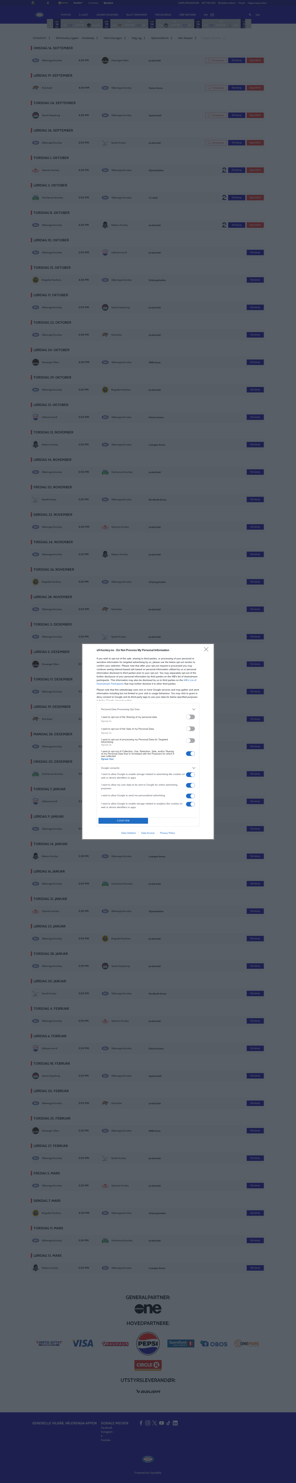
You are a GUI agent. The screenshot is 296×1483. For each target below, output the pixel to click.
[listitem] (148, 709)
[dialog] (148, 741)
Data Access (148, 833)
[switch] (190, 717)
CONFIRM (123, 820)
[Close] (207, 650)
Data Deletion (128, 833)
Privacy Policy (167, 833)
